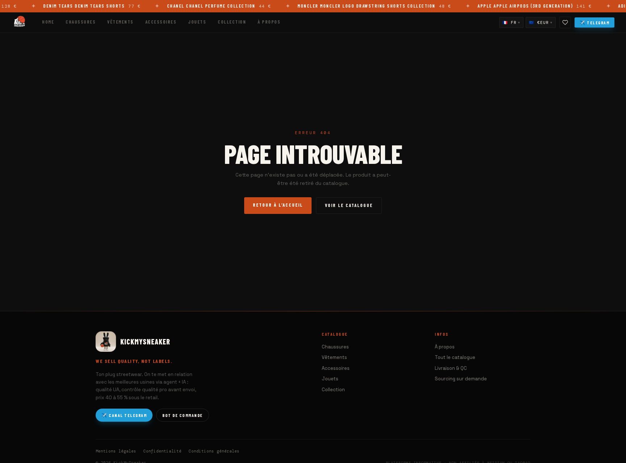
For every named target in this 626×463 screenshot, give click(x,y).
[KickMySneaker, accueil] (20, 22)
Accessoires (161, 22)
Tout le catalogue (455, 357)
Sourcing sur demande (461, 379)
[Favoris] (565, 22)
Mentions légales (116, 451)
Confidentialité (162, 451)
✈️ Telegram (594, 22)
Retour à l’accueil (278, 205)
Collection (232, 22)
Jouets (197, 22)
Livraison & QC (451, 368)
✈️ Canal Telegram (124, 415)
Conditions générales (214, 451)
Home (48, 22)
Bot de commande (182, 415)
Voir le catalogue (349, 205)
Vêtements (120, 22)
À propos (269, 22)
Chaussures (81, 22)
